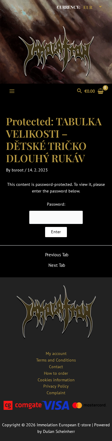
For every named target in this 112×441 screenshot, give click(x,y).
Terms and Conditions (56, 360)
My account (56, 353)
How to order (56, 373)
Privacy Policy (56, 386)
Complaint (56, 392)
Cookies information (56, 380)
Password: (56, 204)
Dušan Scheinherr (59, 431)
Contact (56, 366)
